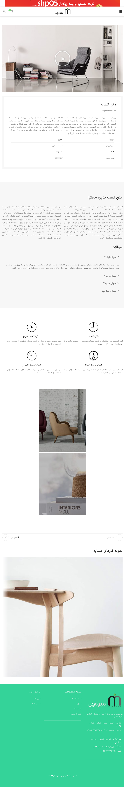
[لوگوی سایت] (62, 11)
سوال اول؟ (110, 257)
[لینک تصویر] (104, 700)
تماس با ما (36, 703)
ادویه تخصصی (75, 714)
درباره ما (37, 698)
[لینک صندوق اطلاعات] (93, 334)
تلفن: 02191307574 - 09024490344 (104, 730)
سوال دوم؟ (110, 275)
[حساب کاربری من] (4, 11)
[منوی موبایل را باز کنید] (121, 11)
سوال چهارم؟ (109, 290)
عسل (79, 703)
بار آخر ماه (77, 709)
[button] (62, 58)
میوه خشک (76, 698)
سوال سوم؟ (109, 283)
